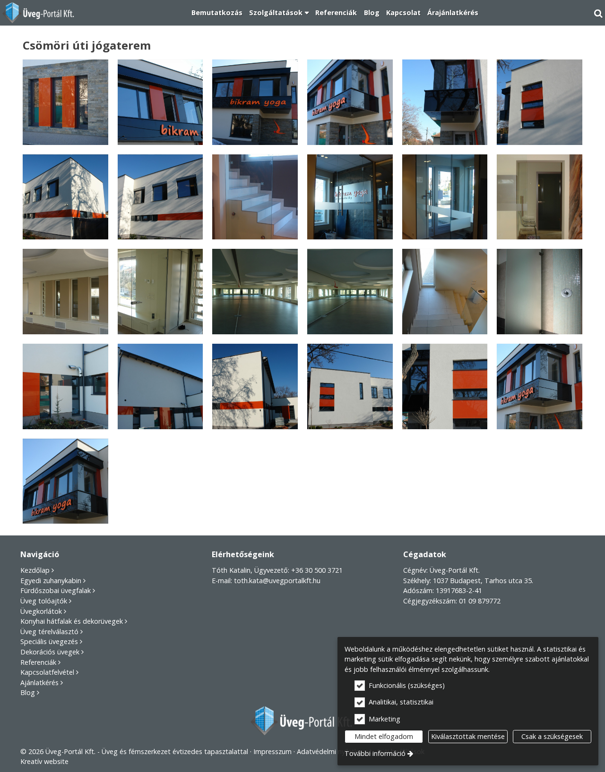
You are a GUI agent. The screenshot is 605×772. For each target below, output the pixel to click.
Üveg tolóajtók (43, 600)
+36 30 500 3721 (317, 570)
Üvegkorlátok (41, 611)
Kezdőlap (35, 570)
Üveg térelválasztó (49, 631)
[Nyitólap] (39, 12)
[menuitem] (39, 12)
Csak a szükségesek (552, 736)
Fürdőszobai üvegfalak (55, 590)
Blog (27, 692)
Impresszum (272, 751)
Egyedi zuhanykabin (50, 580)
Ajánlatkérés (39, 682)
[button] (598, 12)
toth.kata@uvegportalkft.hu (277, 580)
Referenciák (38, 662)
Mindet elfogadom (383, 736)
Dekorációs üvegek (49, 651)
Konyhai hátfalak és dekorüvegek (71, 621)
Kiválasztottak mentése (468, 736)
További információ (375, 753)
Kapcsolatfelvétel (47, 672)
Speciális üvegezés (49, 641)
